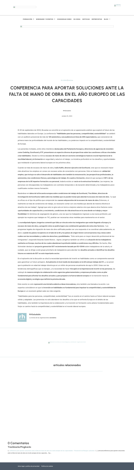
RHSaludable (16, 385)
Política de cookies (47, 466)
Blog (106, 19)
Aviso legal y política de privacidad (28, 466)
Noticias (86, 19)
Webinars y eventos (44, 19)
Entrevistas (97, 19)
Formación (27, 19)
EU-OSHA (77, 19)
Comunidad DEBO (64, 19)
